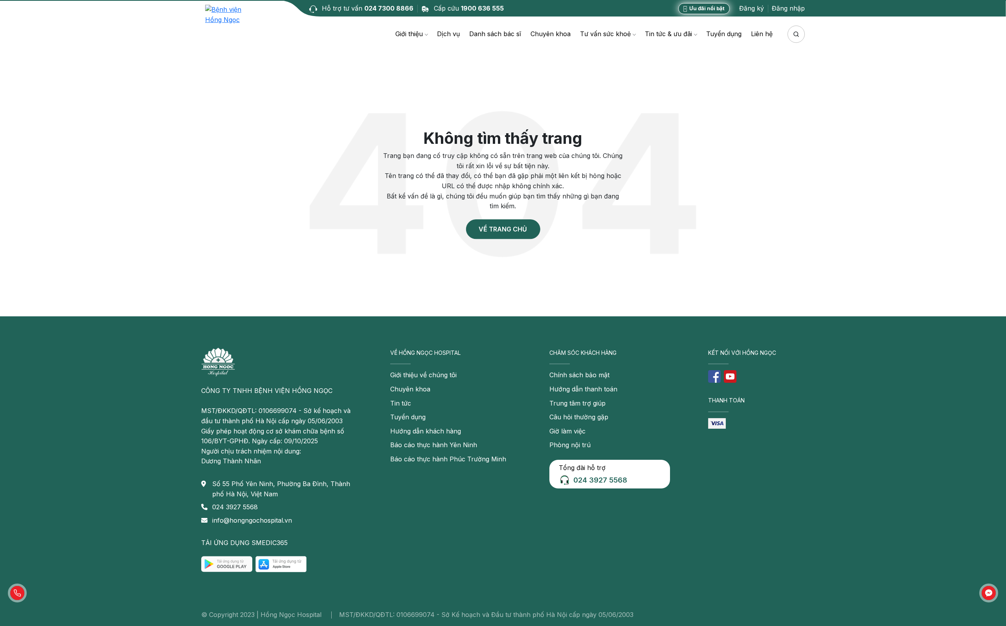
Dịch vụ (448, 34)
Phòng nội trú (570, 445)
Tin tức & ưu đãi (668, 34)
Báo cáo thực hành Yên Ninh (433, 445)
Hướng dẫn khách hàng (425, 431)
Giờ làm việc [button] (567, 431)
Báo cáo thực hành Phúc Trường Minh (448, 459)
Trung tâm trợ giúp (577, 403)
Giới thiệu (409, 34)
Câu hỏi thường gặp (578, 417)
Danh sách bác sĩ (495, 34)
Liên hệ (762, 34)
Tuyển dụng (724, 34)
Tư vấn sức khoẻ (605, 34)
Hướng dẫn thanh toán (583, 389)
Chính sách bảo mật (579, 375)
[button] (17, 593)
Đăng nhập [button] (788, 8)
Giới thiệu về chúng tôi (423, 375)
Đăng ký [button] (751, 8)
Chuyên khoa (551, 34)
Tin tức (400, 403)
